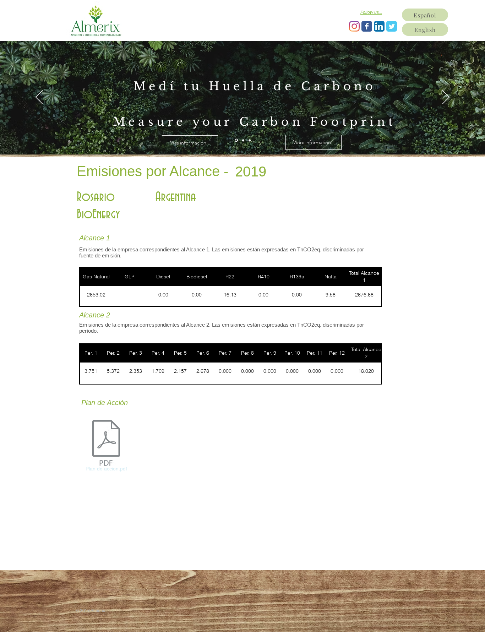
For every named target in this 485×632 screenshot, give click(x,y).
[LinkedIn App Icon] (379, 26)
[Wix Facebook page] (366, 26)
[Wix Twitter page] (391, 26)
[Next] (445, 97)
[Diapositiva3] (250, 140)
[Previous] (39, 97)
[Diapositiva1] (236, 140)
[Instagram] (354, 26)
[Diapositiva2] (243, 140)
